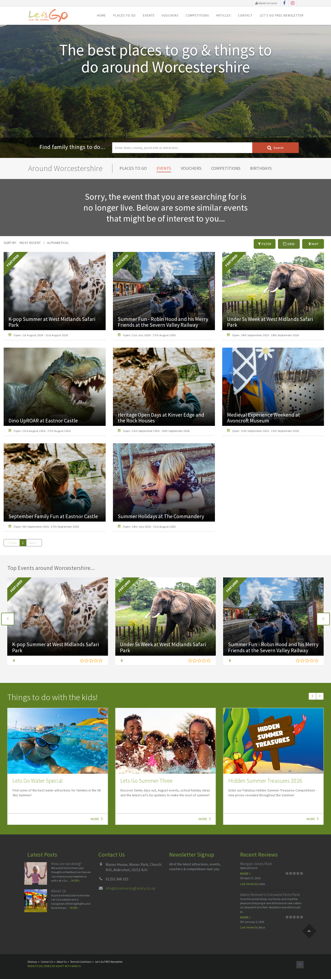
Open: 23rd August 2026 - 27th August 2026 (42, 431)
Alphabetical (58, 242)
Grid (290, 244)
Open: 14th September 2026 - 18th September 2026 (265, 335)
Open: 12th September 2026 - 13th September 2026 (265, 431)
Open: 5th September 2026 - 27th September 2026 (46, 526)
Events (148, 15)
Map (315, 244)
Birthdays (261, 168)
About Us (58, 890)
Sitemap (32, 961)
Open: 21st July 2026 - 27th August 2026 (149, 335)
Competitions (197, 15)
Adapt (60, 966)
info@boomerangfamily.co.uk (130, 888)
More (95, 819)
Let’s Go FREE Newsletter (282, 15)
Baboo (76, 966)
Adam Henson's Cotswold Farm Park (270, 894)
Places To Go (124, 15)
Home (101, 15)
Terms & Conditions (80, 961)
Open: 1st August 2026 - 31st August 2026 (41, 335)
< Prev (12, 543)
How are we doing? (66, 863)
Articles (223, 15)
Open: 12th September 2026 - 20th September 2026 (156, 431)
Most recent (30, 242)
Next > (33, 543)
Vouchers (170, 15)
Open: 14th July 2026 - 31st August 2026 (149, 526)
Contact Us (47, 961)
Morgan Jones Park (256, 863)
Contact (245, 15)
